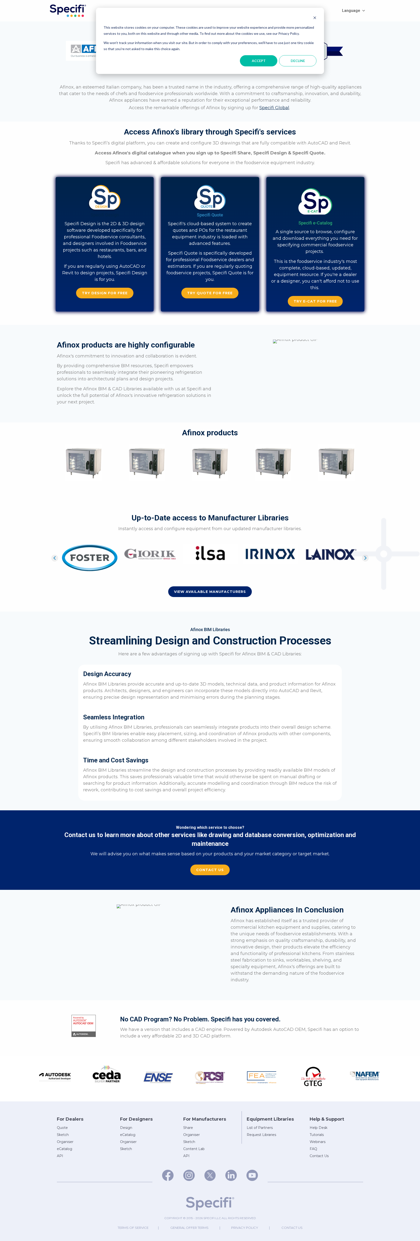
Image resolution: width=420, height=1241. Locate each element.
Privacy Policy (244, 1224)
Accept (259, 61)
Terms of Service (133, 1224)
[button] (104, 293)
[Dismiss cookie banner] (314, 18)
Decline (298, 61)
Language (351, 10)
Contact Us (292, 1224)
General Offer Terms (189, 1224)
